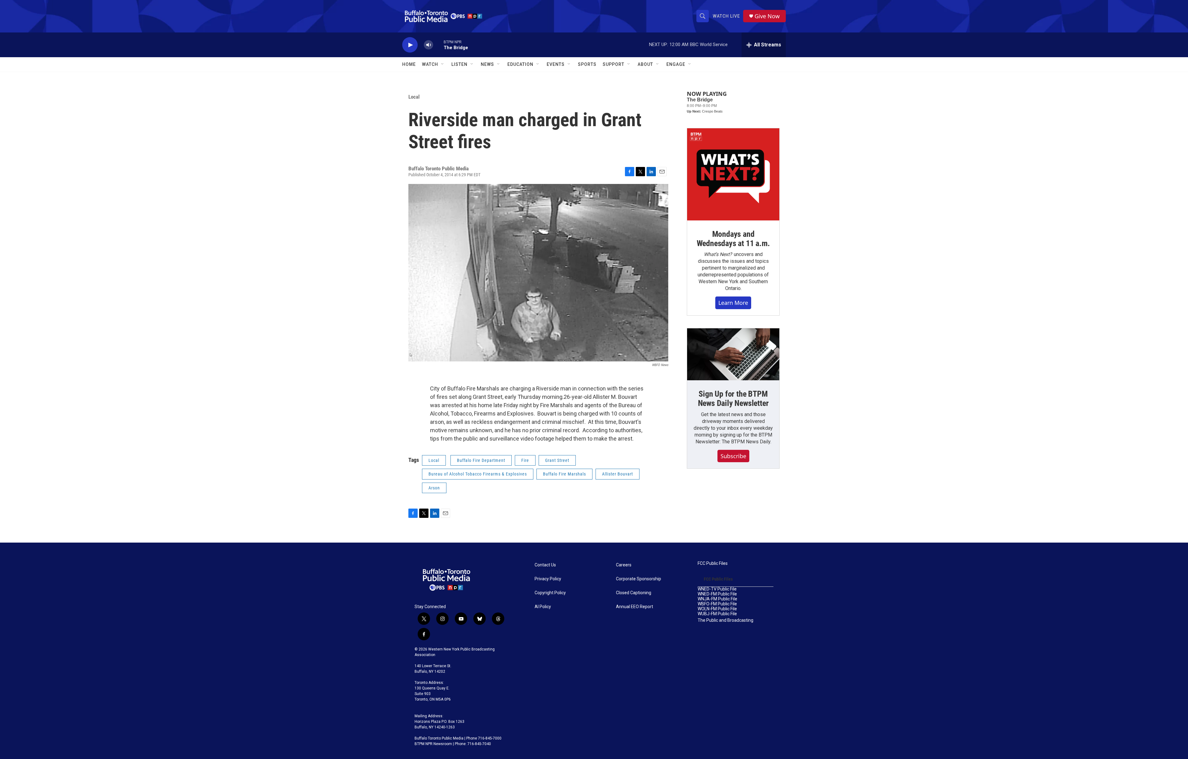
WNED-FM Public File (717, 594)
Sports (587, 64)
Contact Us (545, 565)
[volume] (428, 45)
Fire (525, 460)
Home (409, 64)
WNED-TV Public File (717, 589)
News (487, 64)
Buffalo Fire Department (481, 460)
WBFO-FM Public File (717, 604)
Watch (430, 64)
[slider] (438, 44)
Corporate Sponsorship (638, 579)
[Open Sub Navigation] (442, 64)
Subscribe (733, 456)
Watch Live (726, 16)
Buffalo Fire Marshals (564, 473)
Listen (459, 64)
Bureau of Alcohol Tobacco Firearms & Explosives (477, 473)
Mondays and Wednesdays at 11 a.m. (733, 238)
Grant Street (557, 460)
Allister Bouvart (617, 473)
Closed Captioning (633, 593)
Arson (434, 487)
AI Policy (543, 606)
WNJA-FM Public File (717, 599)
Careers (623, 565)
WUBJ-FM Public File (717, 614)
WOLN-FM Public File (717, 609)
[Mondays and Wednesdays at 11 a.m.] (733, 174)
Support (613, 64)
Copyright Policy (550, 593)
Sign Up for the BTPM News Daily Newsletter (733, 398)
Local (414, 97)
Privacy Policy (548, 579)
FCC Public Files (713, 563)
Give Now (767, 16)
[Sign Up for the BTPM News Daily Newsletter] (733, 354)
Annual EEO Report (634, 606)
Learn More (733, 302)
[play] (410, 45)
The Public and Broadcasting (725, 620)
